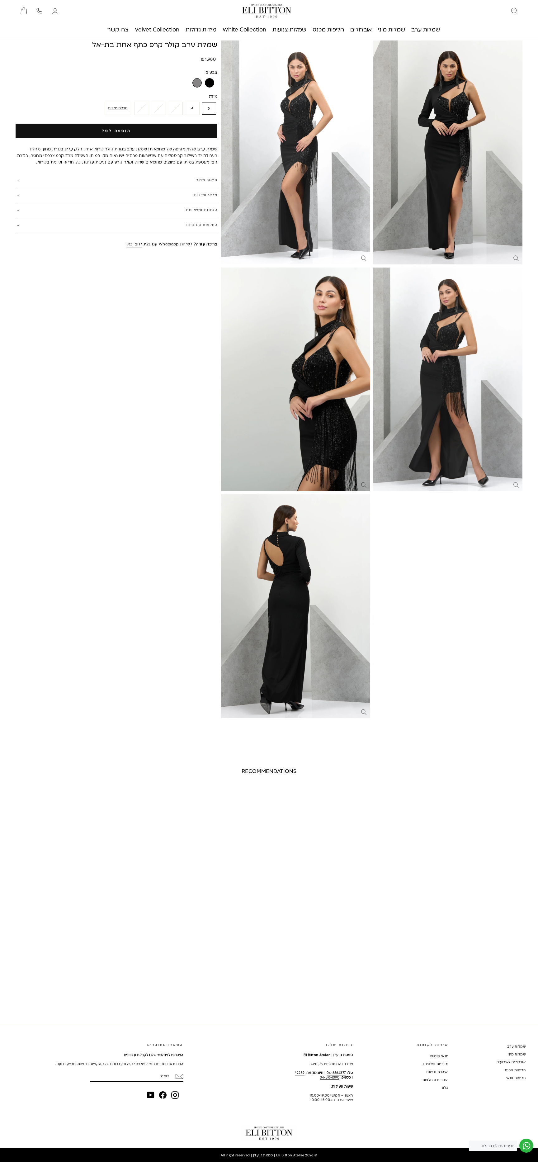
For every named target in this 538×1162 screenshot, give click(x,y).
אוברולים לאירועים (511, 1062)
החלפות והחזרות (201, 225)
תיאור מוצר (206, 180)
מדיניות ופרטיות (435, 1064)
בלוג (445, 1087)
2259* (300, 1072)
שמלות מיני (517, 1054)
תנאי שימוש (439, 1056)
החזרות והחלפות (435, 1080)
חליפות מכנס (515, 1070)
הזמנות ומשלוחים (201, 210)
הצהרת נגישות (437, 1072)
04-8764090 (330, 1077)
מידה (213, 96)
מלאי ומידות (205, 195)
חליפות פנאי (516, 1078)
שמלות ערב (516, 1046)
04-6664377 (336, 1072)
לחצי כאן (134, 243)
